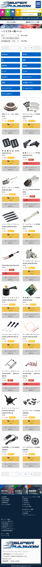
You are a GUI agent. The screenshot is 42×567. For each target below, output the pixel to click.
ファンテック (27, 77)
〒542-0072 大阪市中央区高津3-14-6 (14, 556)
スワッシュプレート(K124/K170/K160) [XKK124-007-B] (10, 410)
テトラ (4, 71)
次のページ (28, 47)
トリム (25, 71)
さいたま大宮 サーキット (8, 529)
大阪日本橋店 (5, 500)
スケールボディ (7, 94)
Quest (25, 65)
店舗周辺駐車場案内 (7, 530)
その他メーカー (28, 82)
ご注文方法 (26, 502)
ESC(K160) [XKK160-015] (10, 265)
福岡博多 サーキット (7, 527)
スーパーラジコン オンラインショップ (15, 551)
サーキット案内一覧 (7, 521)
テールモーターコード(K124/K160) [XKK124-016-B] (31, 373)
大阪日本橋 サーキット (8, 525)
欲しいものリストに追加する (10, 132)
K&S (24, 60)
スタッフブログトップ (29, 515)
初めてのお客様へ (11, 22)
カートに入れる (11, 126)
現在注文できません (33, 163)
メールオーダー (27, 511)
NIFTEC (4, 65)
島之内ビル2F (6, 559)
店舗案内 (4, 497)
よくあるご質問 (27, 506)
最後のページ (31, 47)
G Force (4, 54)
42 (25, 48)
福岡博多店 (5, 502)
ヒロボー (5, 77)
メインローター (7, 88)
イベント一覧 (5, 535)
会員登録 (25, 500)
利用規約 (25, 499)
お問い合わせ (26, 504)
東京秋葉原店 (5, 499)
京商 (3, 82)
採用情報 (25, 513)
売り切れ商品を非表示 (10, 38)
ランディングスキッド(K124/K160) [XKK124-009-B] (10, 373)
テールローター (28, 88)
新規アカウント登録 (33, 22)
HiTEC (25, 54)
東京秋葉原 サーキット (8, 523)
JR (2, 60)
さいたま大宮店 (6, 504)
